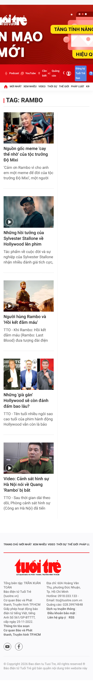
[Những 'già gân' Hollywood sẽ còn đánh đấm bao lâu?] (29, 374)
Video (42, 86)
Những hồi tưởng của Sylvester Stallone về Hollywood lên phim (24, 238)
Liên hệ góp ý (56, 617)
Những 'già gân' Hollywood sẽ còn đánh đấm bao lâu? (26, 400)
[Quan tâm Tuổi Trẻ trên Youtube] (7, 646)
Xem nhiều (29, 86)
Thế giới (64, 86)
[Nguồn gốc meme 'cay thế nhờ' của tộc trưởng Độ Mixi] (29, 128)
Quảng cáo (55, 73)
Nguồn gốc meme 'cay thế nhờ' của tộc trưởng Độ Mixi (26, 154)
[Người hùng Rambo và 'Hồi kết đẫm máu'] (29, 296)
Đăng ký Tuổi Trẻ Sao (80, 73)
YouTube (30, 73)
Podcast (14, 73)
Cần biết (44, 73)
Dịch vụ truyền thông (60, 609)
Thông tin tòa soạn (17, 626)
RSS (71, 617)
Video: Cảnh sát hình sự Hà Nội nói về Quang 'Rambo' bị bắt (26, 484)
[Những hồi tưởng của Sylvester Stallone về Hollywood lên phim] (29, 211)
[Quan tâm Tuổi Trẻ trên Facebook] (19, 646)
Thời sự (52, 86)
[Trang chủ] (6, 86)
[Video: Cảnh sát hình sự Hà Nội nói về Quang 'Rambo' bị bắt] (29, 458)
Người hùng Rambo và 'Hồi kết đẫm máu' (25, 319)
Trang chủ (11, 544)
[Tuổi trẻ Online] (38, 567)
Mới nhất (16, 86)
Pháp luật (77, 86)
